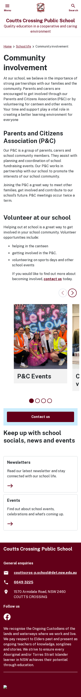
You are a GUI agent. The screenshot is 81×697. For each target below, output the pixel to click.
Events (13, 500)
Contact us (40, 417)
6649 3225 (23, 582)
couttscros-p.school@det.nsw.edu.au (45, 573)
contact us (53, 279)
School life (23, 46)
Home (7, 46)
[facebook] (7, 619)
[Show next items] (72, 293)
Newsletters (18, 462)
